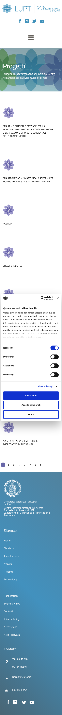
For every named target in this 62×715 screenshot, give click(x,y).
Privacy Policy (11, 619)
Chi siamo (9, 548)
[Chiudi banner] (58, 298)
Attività (8, 564)
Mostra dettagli (45, 386)
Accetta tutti (31, 395)
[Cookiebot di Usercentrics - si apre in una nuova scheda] (40, 298)
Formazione (10, 579)
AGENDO (7, 223)
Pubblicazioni (11, 596)
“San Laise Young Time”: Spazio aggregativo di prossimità (20, 442)
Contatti (8, 611)
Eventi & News (12, 603)
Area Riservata (12, 635)
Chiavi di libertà (12, 265)
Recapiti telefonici (22, 677)
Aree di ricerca (11, 556)
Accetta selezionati (31, 405)
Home (7, 540)
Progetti (8, 572)
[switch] (54, 356)
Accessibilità (10, 627)
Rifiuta (31, 414)
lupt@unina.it (19, 690)
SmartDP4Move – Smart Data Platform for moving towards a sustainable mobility (28, 179)
